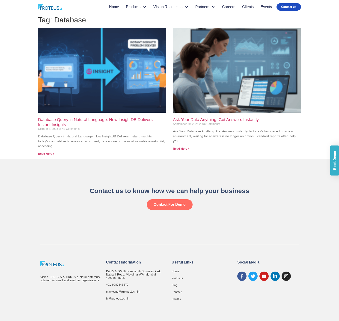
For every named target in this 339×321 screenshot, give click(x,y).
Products (177, 278)
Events (266, 7)
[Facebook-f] (242, 276)
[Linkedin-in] (275, 276)
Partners (202, 7)
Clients (248, 7)
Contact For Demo (170, 204)
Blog (174, 285)
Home (114, 7)
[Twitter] (253, 276)
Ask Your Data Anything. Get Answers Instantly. (216, 119)
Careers (228, 7)
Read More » (46, 153)
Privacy (176, 299)
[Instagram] (286, 276)
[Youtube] (264, 276)
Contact (176, 292)
